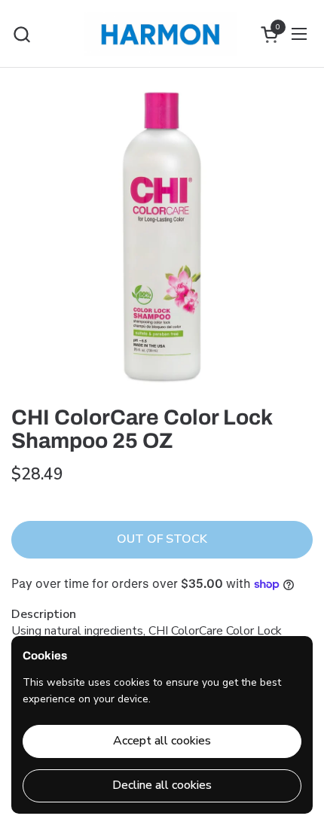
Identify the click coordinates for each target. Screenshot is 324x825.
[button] (21, 34)
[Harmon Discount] (160, 34)
